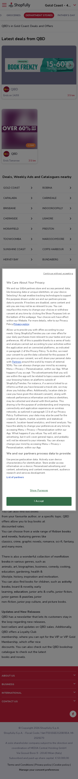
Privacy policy (21, 324)
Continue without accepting (58, 273)
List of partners (15, 477)
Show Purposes (39, 490)
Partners (16, 362)
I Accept (39, 501)
